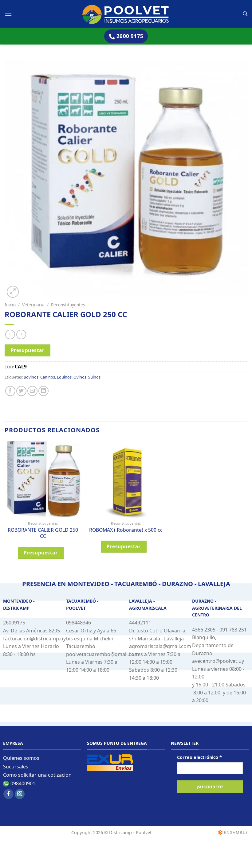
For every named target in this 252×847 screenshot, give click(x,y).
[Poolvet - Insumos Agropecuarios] (126, 14)
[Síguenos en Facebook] (8, 794)
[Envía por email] (32, 391)
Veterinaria (33, 305)
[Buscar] (245, 14)
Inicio (10, 305)
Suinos (94, 377)
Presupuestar (28, 350)
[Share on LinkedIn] (43, 391)
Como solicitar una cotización (37, 774)
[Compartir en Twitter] (21, 391)
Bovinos (31, 377)
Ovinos (79, 377)
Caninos (47, 377)
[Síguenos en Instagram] (20, 794)
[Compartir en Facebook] (10, 391)
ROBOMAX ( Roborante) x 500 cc (126, 530)
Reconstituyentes (68, 305)
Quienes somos (21, 758)
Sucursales (15, 766)
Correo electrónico (199, 757)
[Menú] (8, 13)
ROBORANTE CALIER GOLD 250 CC (43, 533)
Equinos (64, 377)
